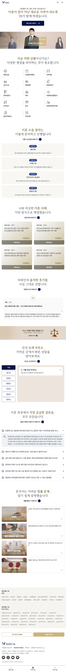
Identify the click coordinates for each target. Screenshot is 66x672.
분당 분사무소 (5, 619)
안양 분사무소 (41, 619)
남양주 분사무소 (6, 616)
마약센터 (51, 600)
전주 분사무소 (24, 622)
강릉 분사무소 (16, 613)
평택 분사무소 (23, 624)
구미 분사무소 (43, 613)
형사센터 (12, 597)
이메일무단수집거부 (7, 648)
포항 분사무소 (32, 624)
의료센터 (20, 600)
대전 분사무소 (24, 616)
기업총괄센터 (32, 597)
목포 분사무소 (42, 616)
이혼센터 (19, 597)
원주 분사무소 (58, 619)
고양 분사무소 (25, 613)
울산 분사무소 (50, 619)
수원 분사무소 (14, 619)
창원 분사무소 (51, 622)
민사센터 (14, 600)
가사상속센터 (52, 597)
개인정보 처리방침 (18, 648)
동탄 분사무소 (33, 616)
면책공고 (27, 648)
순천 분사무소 (23, 619)
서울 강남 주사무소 (7, 613)
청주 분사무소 (5, 624)
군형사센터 (61, 597)
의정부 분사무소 (6, 622)
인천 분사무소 (15, 622)
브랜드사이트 (5, 597)
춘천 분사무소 (14, 624)
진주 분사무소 (42, 622)
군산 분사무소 (52, 613)
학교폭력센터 (58, 600)
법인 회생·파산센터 (43, 597)
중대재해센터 (27, 600)
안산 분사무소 (32, 619)
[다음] (62, 311)
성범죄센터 (44, 600)
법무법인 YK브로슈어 (36, 648)
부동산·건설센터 (6, 600)
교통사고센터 (36, 600)
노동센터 (25, 597)
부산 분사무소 (51, 616)
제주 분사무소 (33, 622)
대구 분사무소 (15, 616)
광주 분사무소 (34, 613)
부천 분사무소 (60, 616)
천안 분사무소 (60, 622)
